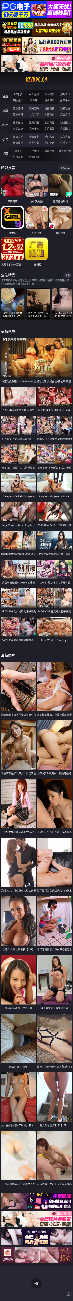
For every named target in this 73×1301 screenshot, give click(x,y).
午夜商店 (34, 150)
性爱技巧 (65, 142)
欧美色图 (49, 122)
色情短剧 (34, 156)
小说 (5, 139)
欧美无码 (34, 108)
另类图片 (65, 128)
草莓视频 (49, 150)
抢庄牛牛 (65, 100)
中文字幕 (34, 114)
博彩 (5, 97)
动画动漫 (65, 108)
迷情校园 (18, 142)
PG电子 (18, 94)
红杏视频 (18, 156)
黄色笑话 (49, 142)
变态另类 (65, 114)
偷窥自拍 (18, 122)
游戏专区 (65, 94)
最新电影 (8, 331)
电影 (5, 111)
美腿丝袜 (18, 128)
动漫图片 (65, 122)
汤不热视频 (65, 150)
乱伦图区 (49, 128)
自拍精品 (49, 108)
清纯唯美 (34, 128)
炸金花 (34, 100)
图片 (5, 125)
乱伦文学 (34, 136)
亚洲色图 (34, 122)
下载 (67, 275)
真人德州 (34, 94)
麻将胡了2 (18, 100)
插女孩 (18, 150)
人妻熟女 (49, 114)
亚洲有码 (18, 114)
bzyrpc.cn (36, 79)
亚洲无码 (18, 108)
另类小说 (34, 142)
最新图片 (8, 655)
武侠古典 (65, 136)
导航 (5, 153)
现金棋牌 (49, 100)
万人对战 (49, 94)
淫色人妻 (49, 136)
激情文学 (18, 136)
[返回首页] (68, 1293)
